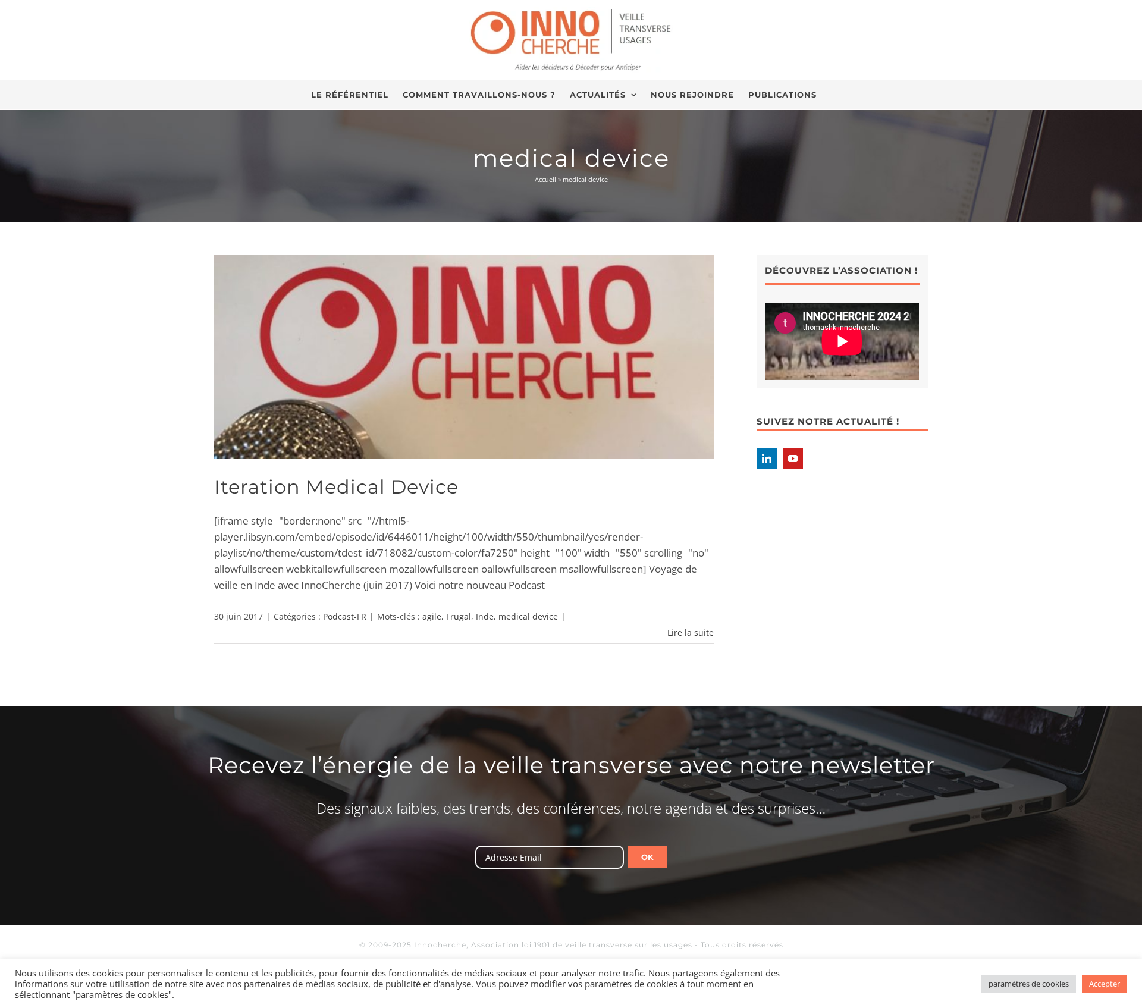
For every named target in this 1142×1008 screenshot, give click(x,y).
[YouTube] (793, 458)
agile (431, 616)
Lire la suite (690, 632)
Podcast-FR (344, 616)
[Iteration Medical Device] (464, 357)
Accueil (545, 179)
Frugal (458, 616)
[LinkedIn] (767, 458)
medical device (528, 616)
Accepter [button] (1104, 983)
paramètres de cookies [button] (1029, 983)
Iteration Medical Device (336, 486)
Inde (485, 616)
